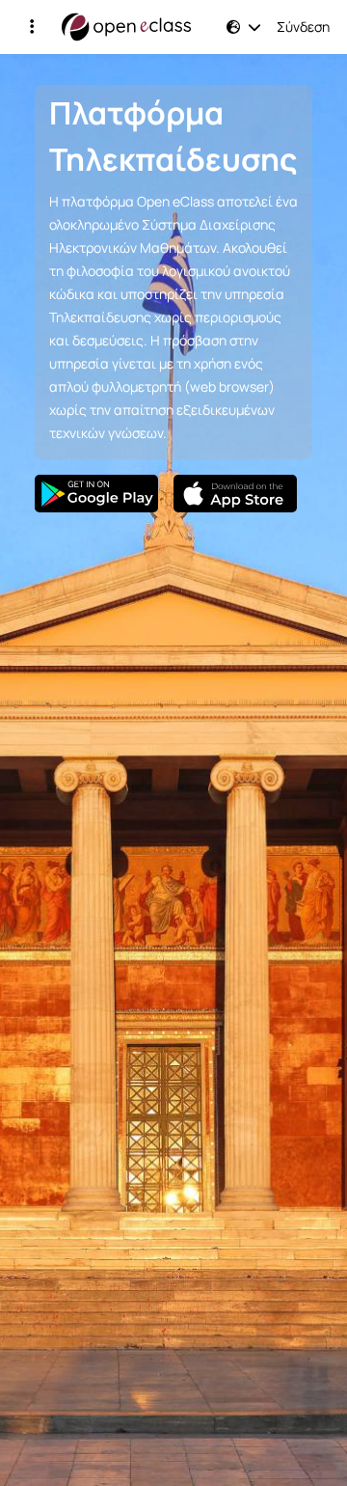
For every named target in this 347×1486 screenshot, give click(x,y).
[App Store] (235, 493)
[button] (31, 27)
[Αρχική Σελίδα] (126, 27)
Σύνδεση (303, 27)
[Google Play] (96, 493)
